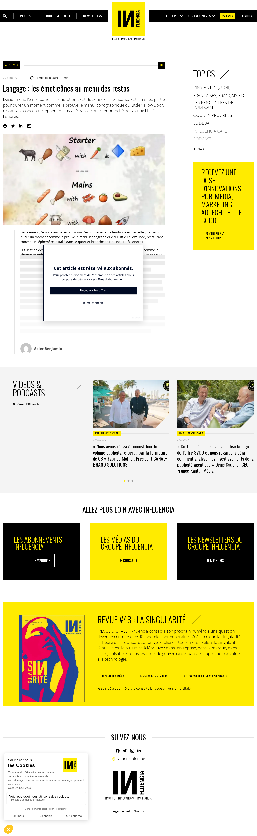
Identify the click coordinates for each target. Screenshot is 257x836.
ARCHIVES (11, 65)
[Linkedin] (21, 126)
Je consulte (128, 560)
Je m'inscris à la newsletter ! (215, 235)
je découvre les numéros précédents (205, 676)
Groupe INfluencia (57, 15)
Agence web (122, 811)
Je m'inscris (215, 560)
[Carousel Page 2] (129, 481)
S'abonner (227, 16)
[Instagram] (132, 751)
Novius (139, 811)
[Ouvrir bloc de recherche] (5, 16)
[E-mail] (29, 126)
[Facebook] (5, 126)
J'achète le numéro (113, 676)
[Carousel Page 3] (132, 481)
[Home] (128, 21)
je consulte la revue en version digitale (162, 688)
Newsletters (92, 15)
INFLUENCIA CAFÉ (107, 433)
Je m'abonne (41, 560)
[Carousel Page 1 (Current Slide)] (125, 481)
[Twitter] (13, 126)
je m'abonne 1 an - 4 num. (154, 676)
